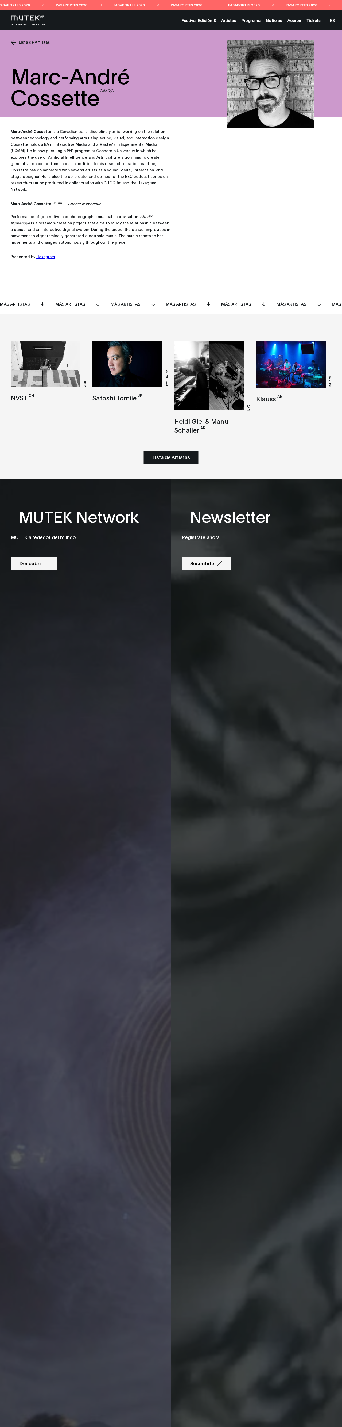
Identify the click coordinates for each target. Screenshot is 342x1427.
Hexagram (45, 256)
